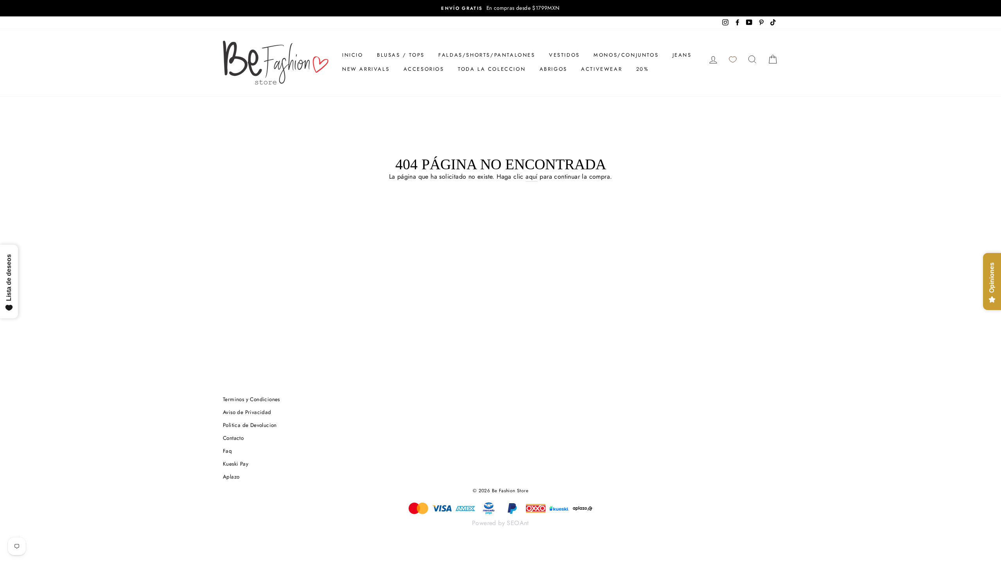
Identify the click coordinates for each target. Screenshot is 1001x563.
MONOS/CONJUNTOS (626, 55)
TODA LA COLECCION (492, 69)
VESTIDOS (564, 55)
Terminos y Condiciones (251, 399)
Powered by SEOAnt (500, 522)
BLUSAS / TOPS (401, 55)
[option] (500, 8)
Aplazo (231, 477)
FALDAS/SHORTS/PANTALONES (486, 55)
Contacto (233, 438)
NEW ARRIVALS (365, 69)
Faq (227, 451)
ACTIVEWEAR (601, 69)
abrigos (553, 69)
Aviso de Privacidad (247, 412)
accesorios (424, 69)
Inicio (352, 55)
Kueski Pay (235, 464)
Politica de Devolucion (250, 425)
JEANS (682, 55)
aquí (532, 176)
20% (642, 69)
